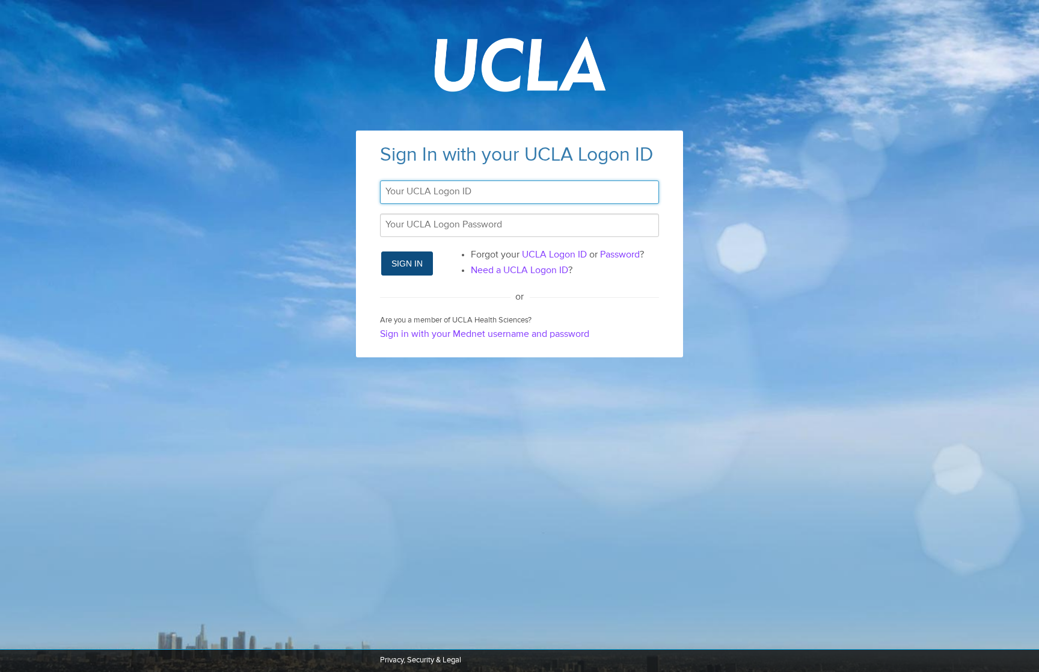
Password (620, 255)
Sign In (407, 263)
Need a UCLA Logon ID (519, 271)
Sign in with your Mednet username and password (484, 334)
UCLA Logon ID (554, 255)
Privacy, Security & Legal (420, 660)
